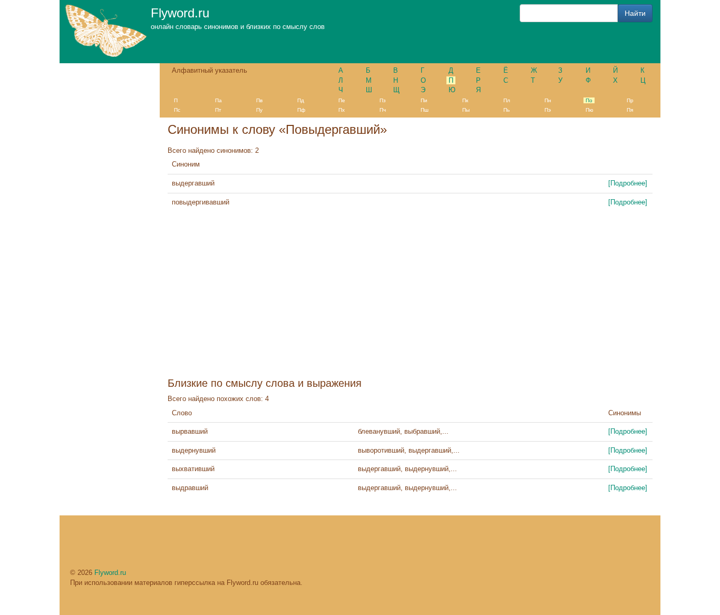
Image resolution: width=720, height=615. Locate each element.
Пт (218, 110)
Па (218, 100)
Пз (383, 100)
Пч (383, 110)
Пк (465, 100)
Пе (341, 100)
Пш (425, 110)
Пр (630, 100)
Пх (341, 110)
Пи (424, 100)
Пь (506, 110)
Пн (547, 100)
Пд (300, 100)
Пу (259, 110)
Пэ (547, 110)
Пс (177, 110)
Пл (506, 100)
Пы (466, 110)
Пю (589, 110)
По (589, 100)
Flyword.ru (110, 573)
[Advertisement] (410, 295)
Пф (301, 110)
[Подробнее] (627, 183)
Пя (630, 110)
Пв (259, 100)
